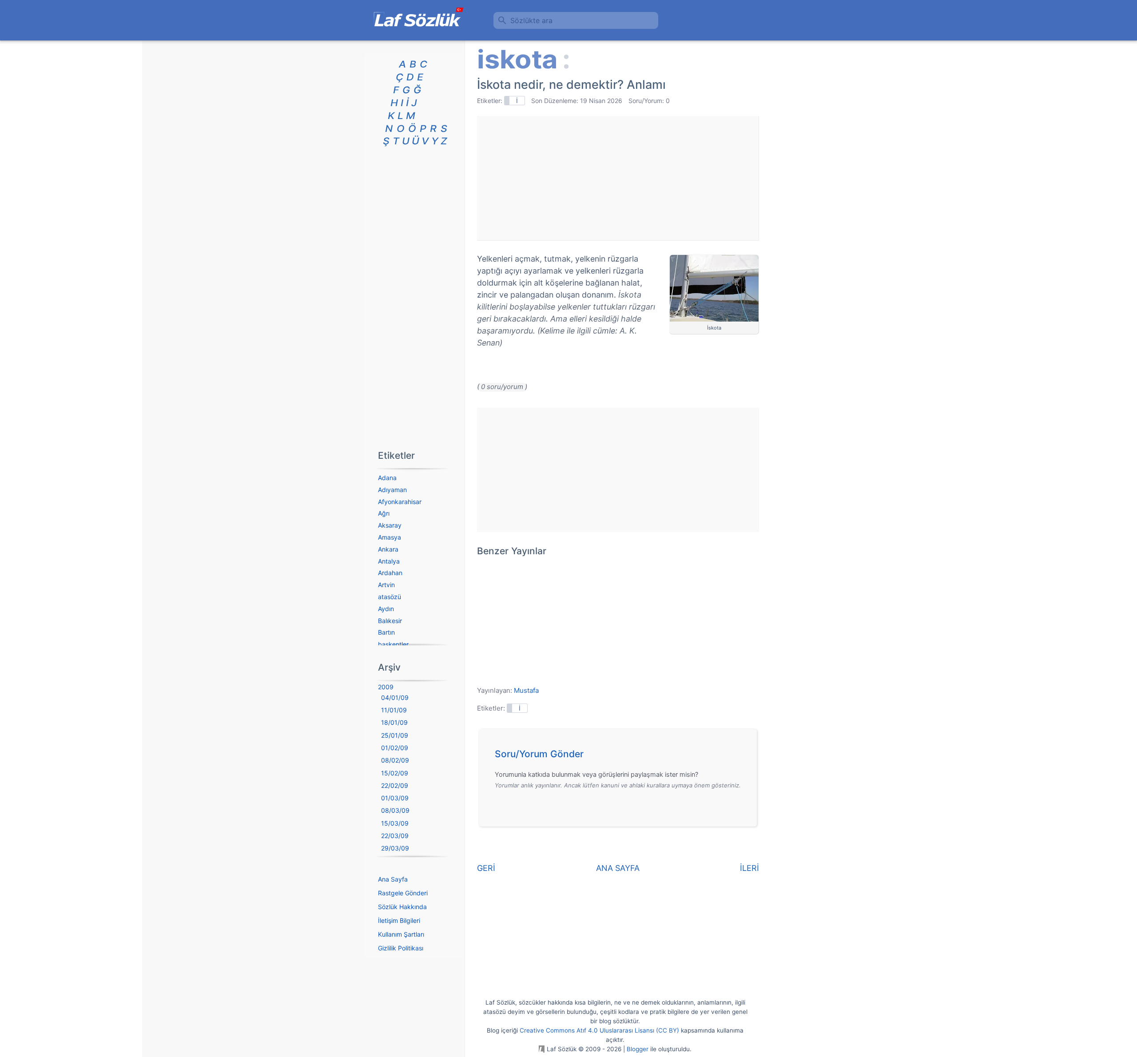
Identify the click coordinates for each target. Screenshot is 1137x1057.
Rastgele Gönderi (403, 893)
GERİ (486, 868)
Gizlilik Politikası (400, 948)
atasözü (389, 596)
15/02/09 (394, 773)
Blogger (637, 1049)
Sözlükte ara (531, 20)
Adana (387, 477)
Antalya (389, 561)
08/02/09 (395, 760)
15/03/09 (395, 823)
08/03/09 (395, 810)
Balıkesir (390, 620)
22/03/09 (395, 835)
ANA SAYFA (618, 868)
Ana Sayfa (393, 879)
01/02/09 (394, 747)
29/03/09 (395, 848)
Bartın (386, 632)
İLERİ (749, 868)
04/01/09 (395, 697)
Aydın (386, 608)
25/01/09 (394, 735)
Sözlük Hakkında (402, 906)
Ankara (388, 549)
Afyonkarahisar (399, 501)
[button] (621, 756)
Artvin (386, 584)
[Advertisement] (618, 178)
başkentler (393, 644)
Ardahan (390, 572)
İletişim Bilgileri (399, 920)
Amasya (389, 537)
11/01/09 (394, 710)
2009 (386, 687)
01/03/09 (395, 798)
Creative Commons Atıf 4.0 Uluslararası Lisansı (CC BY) (599, 1030)
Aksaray (390, 525)
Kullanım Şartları (401, 934)
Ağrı (384, 513)
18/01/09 (394, 722)
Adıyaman (392, 489)
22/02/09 (394, 785)
